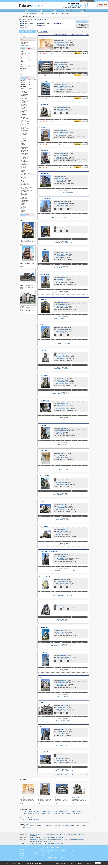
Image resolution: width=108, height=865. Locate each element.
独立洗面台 (24, 167)
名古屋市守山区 (36, 813)
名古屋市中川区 (79, 811)
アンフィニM (42, 299)
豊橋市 (62, 813)
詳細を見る (77, 53)
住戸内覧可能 (24, 198)
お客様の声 (34, 847)
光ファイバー (24, 183)
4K (21, 60)
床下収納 (23, 171)
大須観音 (67, 42)
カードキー (24, 117)
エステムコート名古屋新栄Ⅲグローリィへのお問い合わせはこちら (62, 570)
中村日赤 (32, 843)
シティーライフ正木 (44, 752)
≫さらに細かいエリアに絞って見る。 (41, 19)
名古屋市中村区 (50, 811)
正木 (66, 755)
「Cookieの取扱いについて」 (78, 863)
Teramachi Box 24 (44, 576)
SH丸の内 (41, 501)
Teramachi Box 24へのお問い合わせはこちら (63, 595)
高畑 (31, 837)
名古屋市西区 (43, 811)
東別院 (66, 45)
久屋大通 (67, 509)
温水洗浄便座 (24, 161)
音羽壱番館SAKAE (44, 104)
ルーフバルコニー (25, 138)
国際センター (68, 657)
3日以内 (23, 84)
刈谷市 (66, 813)
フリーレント (24, 115)
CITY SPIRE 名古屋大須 (45, 274)
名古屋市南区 (30, 813)
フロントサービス (25, 196)
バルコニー (24, 137)
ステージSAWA (43, 224)
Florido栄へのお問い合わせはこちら (62, 696)
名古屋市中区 (62, 40)
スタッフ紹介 (34, 851)
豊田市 (69, 813)
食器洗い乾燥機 (25, 153)
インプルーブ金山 (43, 450)
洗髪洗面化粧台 (25, 164)
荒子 (59, 843)
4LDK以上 (23, 61)
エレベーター (24, 141)
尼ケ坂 (85, 825)
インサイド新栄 (43, 81)
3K (29, 57)
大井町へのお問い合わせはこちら (63, 720)
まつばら (41, 37)
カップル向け (24, 125)
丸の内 (66, 479)
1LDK (30, 54)
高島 (37, 837)
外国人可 (23, 120)
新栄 (66, 84)
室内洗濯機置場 (25, 130)
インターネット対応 (26, 184)
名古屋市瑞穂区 (64, 811)
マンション (28, 34)
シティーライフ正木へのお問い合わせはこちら (63, 770)
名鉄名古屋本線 (59, 181)
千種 (66, 304)
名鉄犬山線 (32, 841)
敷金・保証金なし (25, 42)
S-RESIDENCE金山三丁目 (46, 627)
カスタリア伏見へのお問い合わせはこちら (63, 670)
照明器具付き (24, 143)
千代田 (66, 153)
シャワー (23, 166)
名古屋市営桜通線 (60, 255)
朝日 (63, 837)
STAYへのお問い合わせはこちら (63, 745)
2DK (30, 56)
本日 (30, 82)
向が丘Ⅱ (22, 306)
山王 (65, 279)
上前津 (66, 44)
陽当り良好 (24, 97)
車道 (66, 306)
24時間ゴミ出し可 (25, 197)
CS (22, 178)
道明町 (51, 837)
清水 (74, 825)
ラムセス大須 (42, 350)
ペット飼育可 (24, 92)
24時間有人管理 (25, 194)
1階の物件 (24, 204)
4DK (30, 60)
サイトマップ (23, 855)
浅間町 (71, 825)
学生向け (23, 124)
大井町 (41, 702)
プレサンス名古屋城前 (44, 476)
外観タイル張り (25, 150)
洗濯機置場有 (24, 148)
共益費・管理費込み (25, 45)
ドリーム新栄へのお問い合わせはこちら (62, 444)
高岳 (66, 255)
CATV (23, 181)
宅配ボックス (24, 188)
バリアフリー (24, 107)
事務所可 (23, 104)
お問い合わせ (34, 849)
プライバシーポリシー (24, 851)
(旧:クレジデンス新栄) (44, 198)
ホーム (21, 847)
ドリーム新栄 (42, 425)
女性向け (23, 127)
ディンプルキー (25, 191)
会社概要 (22, 849)
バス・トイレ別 (25, 157)
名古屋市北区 (37, 811)
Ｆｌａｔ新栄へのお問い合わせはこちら (62, 267)
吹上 (21, 827)
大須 (66, 353)
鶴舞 (61, 155)
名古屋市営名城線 (60, 45)
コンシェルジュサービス (27, 200)
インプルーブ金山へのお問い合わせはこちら (62, 469)
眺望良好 (23, 113)
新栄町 (66, 86)
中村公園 (49, 843)
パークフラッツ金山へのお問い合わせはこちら (63, 192)
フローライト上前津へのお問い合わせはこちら (63, 418)
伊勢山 (66, 130)
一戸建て (23, 36)
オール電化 (24, 140)
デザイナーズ (24, 100)
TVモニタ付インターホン (27, 187)
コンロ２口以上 (25, 151)
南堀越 (59, 837)
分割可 (23, 108)
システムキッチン (25, 154)
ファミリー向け (25, 128)
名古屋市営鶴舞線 (60, 42)
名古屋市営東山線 (60, 86)
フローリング (24, 131)
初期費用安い (42, 851)
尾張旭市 (74, 813)
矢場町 (66, 88)
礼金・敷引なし (24, 43)
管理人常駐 (24, 111)
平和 (66, 729)
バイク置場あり (25, 146)
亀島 (24, 827)
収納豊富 (23, 177)
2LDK (22, 57)
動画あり (31, 88)
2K (21, 56)
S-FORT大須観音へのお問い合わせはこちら (62, 393)
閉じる (97, 863)
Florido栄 (41, 677)
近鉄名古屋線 (39, 841)
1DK (22, 54)
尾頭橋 (63, 281)
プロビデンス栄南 (43, 526)
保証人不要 (24, 102)
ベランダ (23, 136)
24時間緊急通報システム (27, 190)
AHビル (41, 324)
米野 (63, 825)
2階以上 (23, 203)
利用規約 (22, 853)
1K (29, 53)
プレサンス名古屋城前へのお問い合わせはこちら (62, 494)
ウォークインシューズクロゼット (27, 175)
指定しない (23, 82)
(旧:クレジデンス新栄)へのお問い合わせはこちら (62, 217)
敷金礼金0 (42, 847)
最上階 (23, 208)
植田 (45, 843)
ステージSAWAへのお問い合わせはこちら (63, 242)
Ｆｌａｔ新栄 (42, 249)
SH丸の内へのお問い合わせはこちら (63, 519)
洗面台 (23, 163)
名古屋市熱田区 (72, 811)
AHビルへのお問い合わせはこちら (62, 343)
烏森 (62, 843)
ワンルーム (23, 53)
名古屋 (50, 825)
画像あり (23, 88)
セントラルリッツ (43, 127)
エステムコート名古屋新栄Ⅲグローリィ (49, 551)
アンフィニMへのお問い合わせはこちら (62, 318)
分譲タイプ (24, 110)
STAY (40, 726)
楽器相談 (23, 95)
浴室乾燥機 (24, 160)
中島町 (40, 837)
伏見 (66, 482)
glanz (40, 602)
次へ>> (84, 34)
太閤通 (27, 827)
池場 (34, 837)
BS (22, 180)
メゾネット (24, 134)
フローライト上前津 (44, 400)
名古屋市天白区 (57, 813)
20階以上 (23, 207)
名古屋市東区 (31, 811)
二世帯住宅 (24, 114)
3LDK (30, 58)
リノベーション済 (25, 101)
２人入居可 (24, 105)
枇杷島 (55, 837)
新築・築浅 (42, 855)
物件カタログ (23, 857)
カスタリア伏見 (43, 652)
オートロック (24, 185)
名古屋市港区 (23, 813)
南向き (23, 210)
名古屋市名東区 (50, 813)
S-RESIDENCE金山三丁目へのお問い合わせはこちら (62, 645)
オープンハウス (25, 118)
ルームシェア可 (25, 123)
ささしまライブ (58, 825)
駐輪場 (23, 144)
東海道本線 (58, 66)
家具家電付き (42, 849)
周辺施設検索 (34, 853)
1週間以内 (31, 84)
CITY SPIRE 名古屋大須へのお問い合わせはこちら (63, 292)
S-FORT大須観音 (43, 375)
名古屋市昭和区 (57, 811)
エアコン (23, 169)
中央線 (57, 67)
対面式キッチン (25, 156)
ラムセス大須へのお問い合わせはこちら (62, 368)
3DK (22, 58)
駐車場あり (24, 201)
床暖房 (23, 170)
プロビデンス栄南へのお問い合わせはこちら (62, 544)
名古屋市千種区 (24, 811)
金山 (63, 66)
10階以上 (23, 206)
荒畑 (83, 825)
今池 (30, 827)
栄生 (56, 843)
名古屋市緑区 (43, 813)
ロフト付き (24, 133)
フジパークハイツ (24, 238)
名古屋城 (67, 484)
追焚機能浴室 (24, 158)
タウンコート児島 (43, 150)
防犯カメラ (24, 193)
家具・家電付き (25, 147)
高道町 (47, 837)
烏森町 (44, 837)
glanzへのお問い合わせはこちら (63, 620)
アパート (23, 34)
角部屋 (23, 211)
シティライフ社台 (24, 262)
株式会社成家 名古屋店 (53, 847)
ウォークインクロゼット (27, 173)
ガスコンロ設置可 (25, 121)
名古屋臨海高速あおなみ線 (69, 839)
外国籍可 (41, 853)
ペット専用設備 (25, 94)
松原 (66, 40)
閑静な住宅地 (24, 98)
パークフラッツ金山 (44, 173)
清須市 (77, 813)
